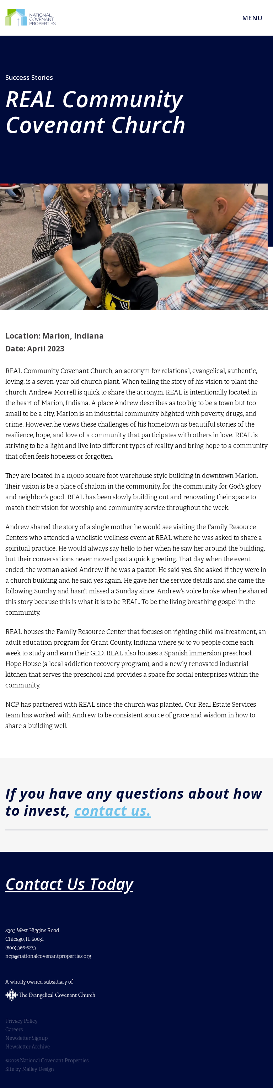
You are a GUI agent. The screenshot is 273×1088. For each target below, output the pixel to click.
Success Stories (29, 77)
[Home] (30, 18)
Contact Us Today (69, 883)
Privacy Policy (21, 1021)
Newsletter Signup (26, 1038)
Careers (14, 1030)
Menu (252, 18)
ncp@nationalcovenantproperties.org (48, 956)
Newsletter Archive (27, 1047)
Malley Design (38, 1069)
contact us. (112, 810)
